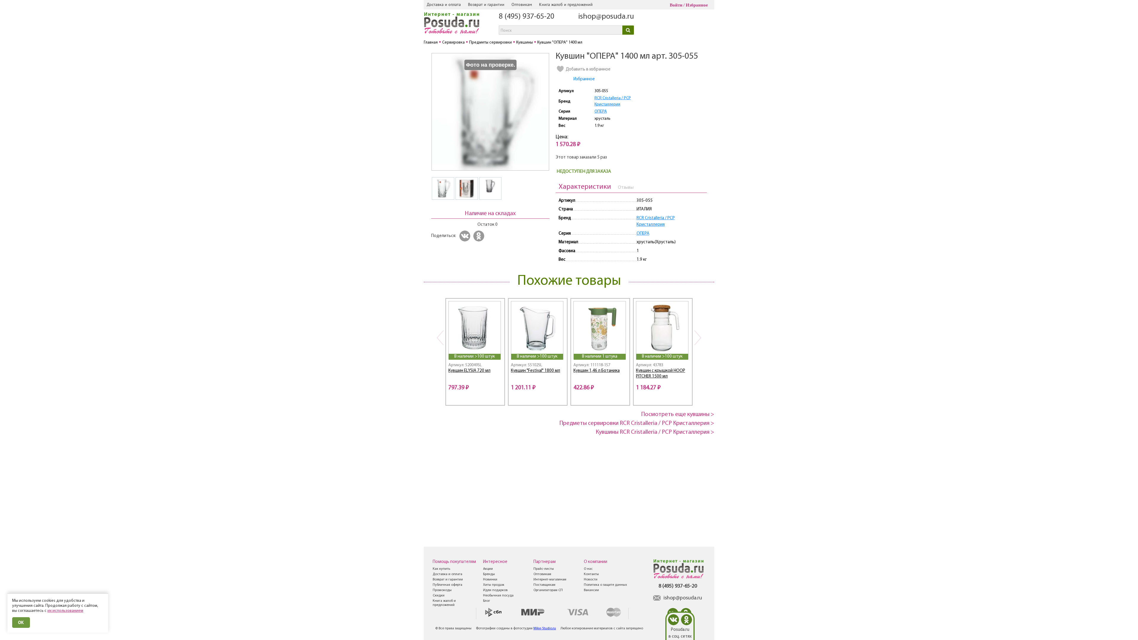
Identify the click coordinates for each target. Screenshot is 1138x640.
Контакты (591, 574)
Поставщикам (544, 585)
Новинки (490, 579)
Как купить (441, 569)
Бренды (489, 574)
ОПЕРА (600, 111)
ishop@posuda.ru (606, 17)
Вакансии (591, 590)
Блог (486, 601)
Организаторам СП (548, 590)
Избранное (697, 5)
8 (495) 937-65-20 (526, 17)
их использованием (65, 611)
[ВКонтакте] (465, 236)
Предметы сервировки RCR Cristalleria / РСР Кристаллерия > (637, 423)
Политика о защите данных (605, 585)
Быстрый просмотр (475, 346)
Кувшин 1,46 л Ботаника (596, 371)
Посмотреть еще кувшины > (677, 414)
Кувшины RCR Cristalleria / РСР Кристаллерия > (655, 432)
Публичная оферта (447, 585)
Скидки (439, 595)
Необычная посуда (498, 595)
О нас (588, 569)
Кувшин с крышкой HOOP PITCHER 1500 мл (660, 374)
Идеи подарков (495, 590)
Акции (488, 569)
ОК (21, 622)
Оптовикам (522, 4)
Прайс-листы (543, 569)
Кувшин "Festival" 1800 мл (535, 371)
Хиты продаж (493, 585)
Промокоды (442, 590)
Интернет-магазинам (549, 579)
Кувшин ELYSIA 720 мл (469, 371)
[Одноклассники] (479, 236)
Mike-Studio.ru (544, 628)
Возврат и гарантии (486, 4)
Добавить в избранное (588, 69)
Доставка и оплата (444, 4)
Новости (590, 579)
